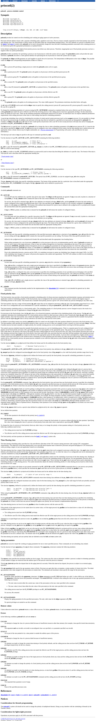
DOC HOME (6, 0)
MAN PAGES (24, 0)
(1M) (54, 288)
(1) (37, 695)
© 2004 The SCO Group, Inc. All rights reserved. (13, 718)
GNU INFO (34, 0)
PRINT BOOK (52, 0)
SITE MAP (15, 0)
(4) (40, 415)
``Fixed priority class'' (7, 156)
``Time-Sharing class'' (7, 163)
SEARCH (43, 0)
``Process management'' (47, 130)
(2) (5, 44)
